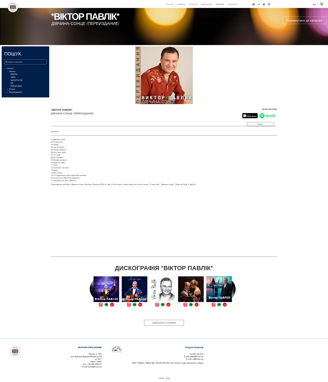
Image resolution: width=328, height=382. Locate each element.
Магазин (220, 4)
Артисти (193, 4)
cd (12, 83)
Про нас (170, 4)
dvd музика (16, 86)
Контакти (232, 4)
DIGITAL (14, 74)
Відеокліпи (206, 4)
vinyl (13, 77)
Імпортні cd (16, 80)
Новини (181, 4)
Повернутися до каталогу (304, 20)
